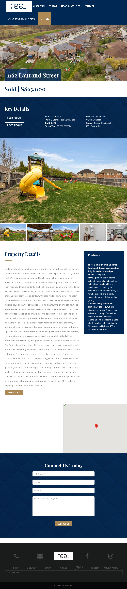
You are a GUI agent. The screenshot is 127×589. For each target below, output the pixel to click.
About (48, 568)
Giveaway (31, 568)
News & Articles (79, 568)
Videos (63, 568)
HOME (16, 568)
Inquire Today (14, 392)
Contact (95, 568)
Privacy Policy (111, 568)
